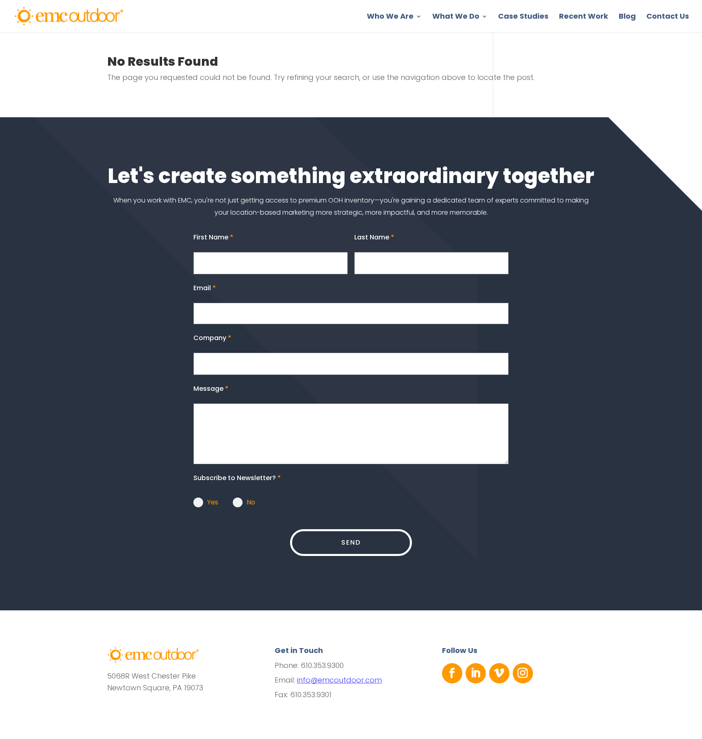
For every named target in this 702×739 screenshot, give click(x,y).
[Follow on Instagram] (523, 673)
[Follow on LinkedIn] (476, 673)
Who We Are (390, 17)
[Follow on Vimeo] (499, 673)
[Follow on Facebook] (452, 673)
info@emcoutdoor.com (339, 680)
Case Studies (523, 17)
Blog (627, 17)
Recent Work (583, 17)
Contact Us (667, 17)
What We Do (455, 17)
